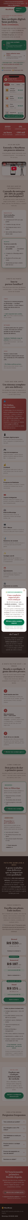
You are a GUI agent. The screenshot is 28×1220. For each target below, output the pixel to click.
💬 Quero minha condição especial (14, 622)
